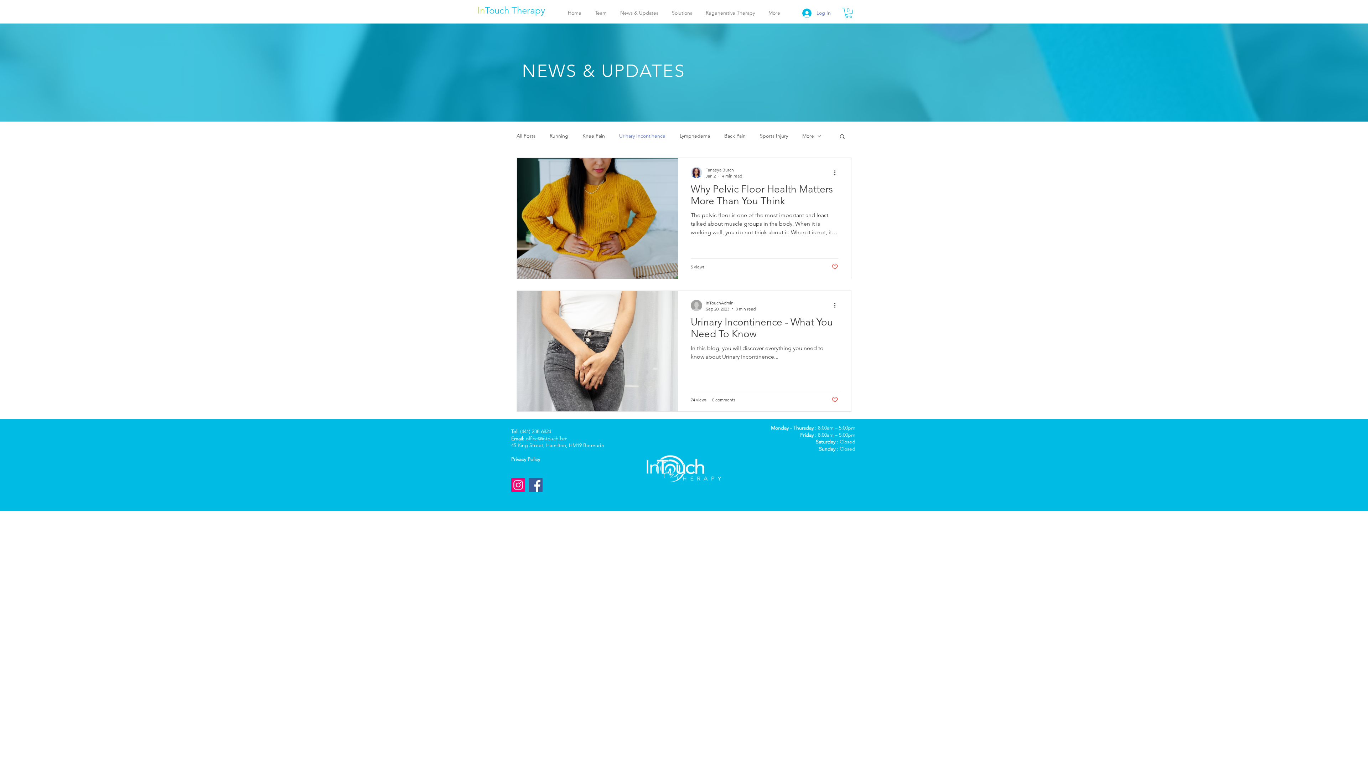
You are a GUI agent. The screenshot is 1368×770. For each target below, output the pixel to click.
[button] (849, 13)
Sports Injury (774, 136)
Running (559, 136)
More (808, 136)
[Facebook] (536, 485)
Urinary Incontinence (642, 136)
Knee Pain (593, 136)
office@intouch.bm (547, 438)
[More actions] (837, 172)
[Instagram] (518, 485)
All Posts (526, 136)
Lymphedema (695, 136)
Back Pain (735, 136)
